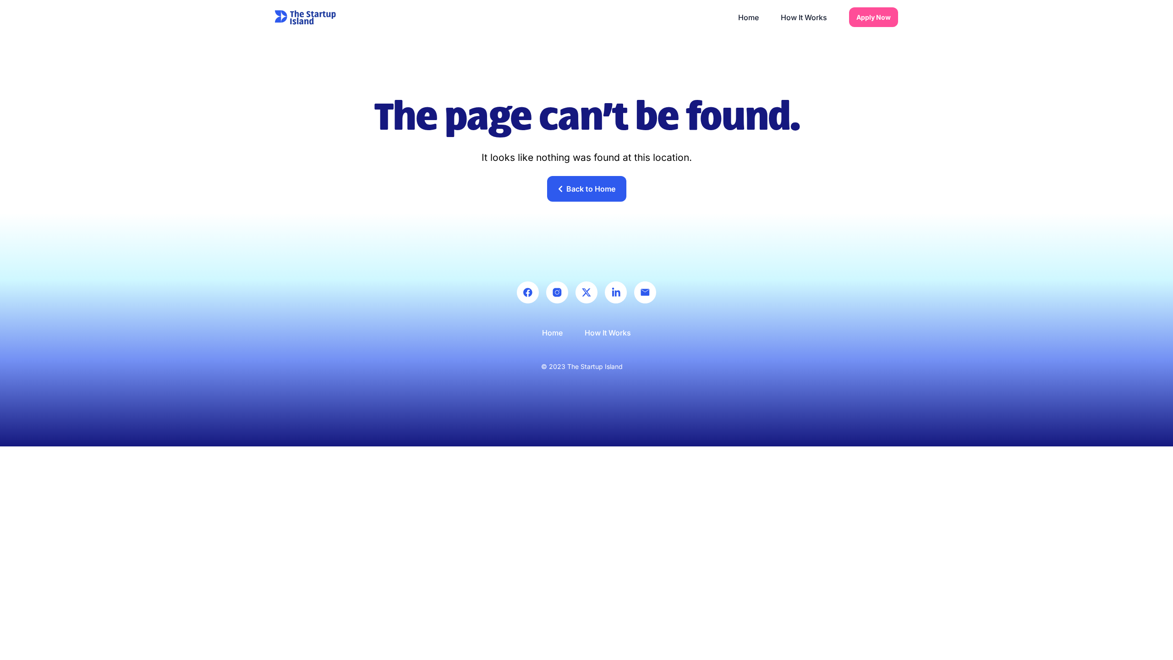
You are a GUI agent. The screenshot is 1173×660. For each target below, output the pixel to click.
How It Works (804, 17)
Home (748, 17)
